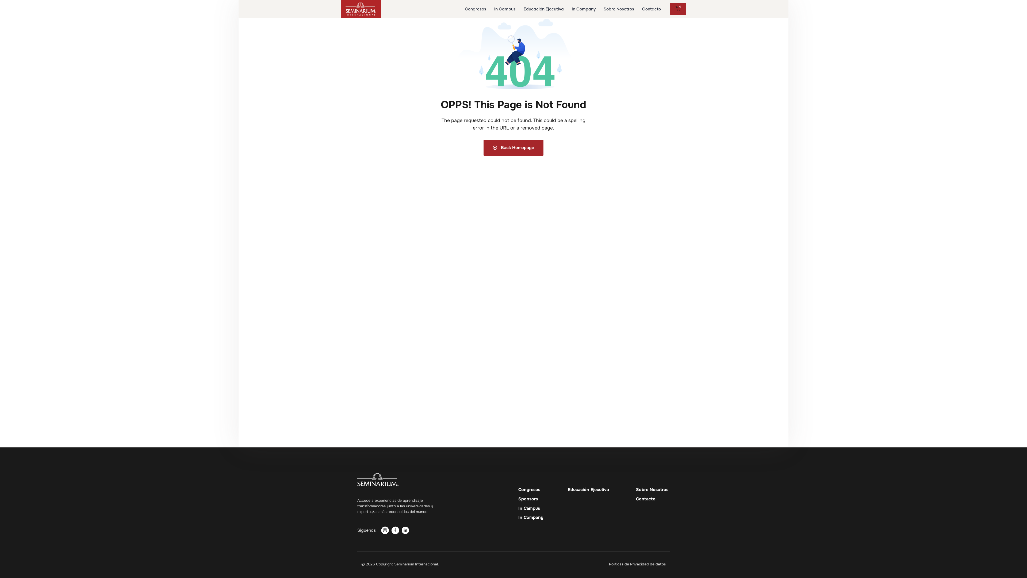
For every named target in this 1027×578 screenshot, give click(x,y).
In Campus (529, 508)
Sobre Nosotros (652, 489)
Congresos (529, 489)
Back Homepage (517, 147)
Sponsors (528, 499)
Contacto (646, 499)
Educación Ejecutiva (588, 489)
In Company (530, 517)
